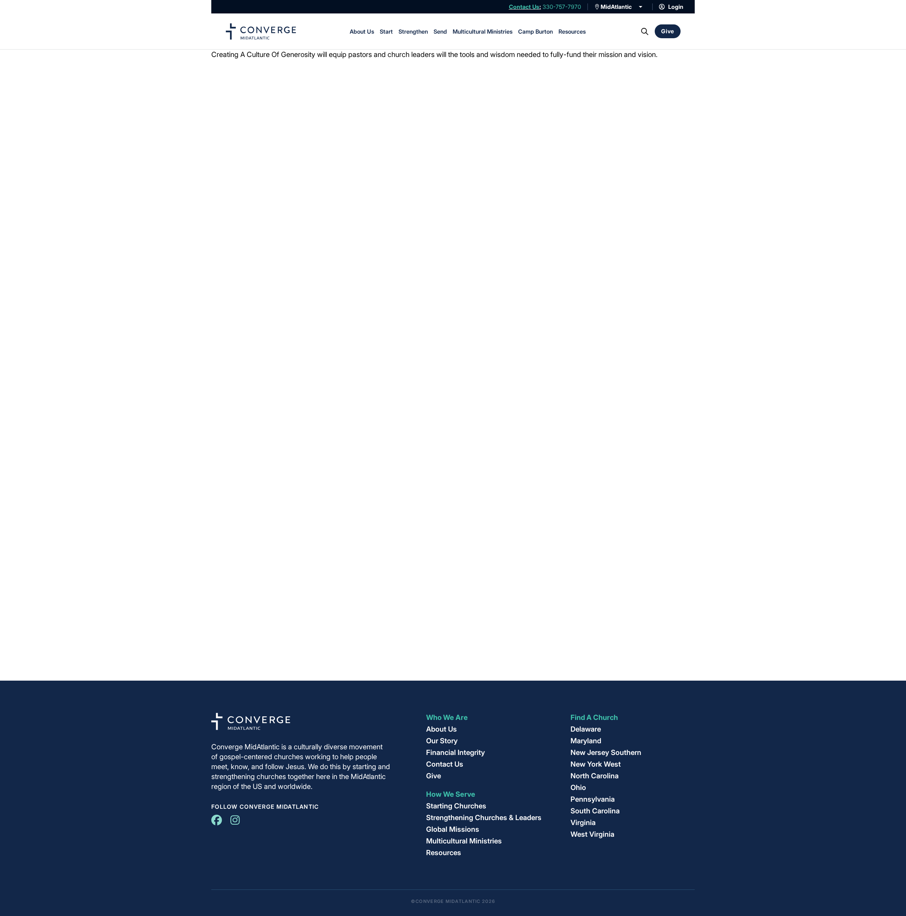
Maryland (585, 741)
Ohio (578, 787)
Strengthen (413, 31)
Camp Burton (535, 31)
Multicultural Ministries (482, 31)
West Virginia (592, 834)
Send (440, 31)
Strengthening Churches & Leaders (483, 817)
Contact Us (524, 6)
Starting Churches (456, 806)
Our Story (442, 741)
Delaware (585, 729)
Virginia (583, 822)
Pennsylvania (592, 799)
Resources (572, 31)
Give (667, 31)
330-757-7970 (562, 6)
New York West (595, 764)
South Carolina (595, 811)
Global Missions (452, 829)
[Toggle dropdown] (597, 7)
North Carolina (594, 776)
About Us (362, 31)
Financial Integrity (455, 752)
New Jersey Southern (605, 752)
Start (386, 31)
